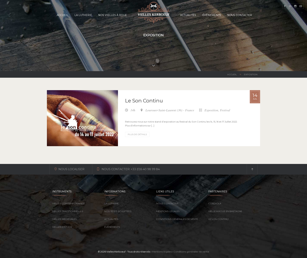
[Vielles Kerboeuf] (153, 12)
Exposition (211, 110)
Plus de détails (138, 135)
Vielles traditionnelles (67, 211)
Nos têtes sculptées (117, 211)
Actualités (111, 219)
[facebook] (284, 6)
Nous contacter (167, 203)
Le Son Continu (144, 101)
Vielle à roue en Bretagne (225, 211)
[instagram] (295, 6)
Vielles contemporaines (68, 203)
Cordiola (214, 203)
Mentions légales (168, 211)
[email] (300, 6)
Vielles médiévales (64, 219)
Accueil (232, 74)
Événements (112, 226)
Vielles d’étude (62, 226)
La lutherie (111, 203)
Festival (225, 110)
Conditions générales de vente (177, 219)
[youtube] (290, 6)
